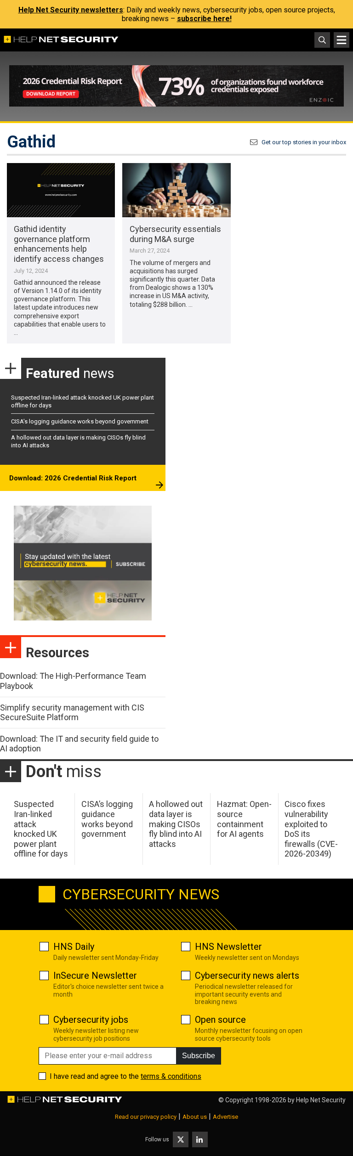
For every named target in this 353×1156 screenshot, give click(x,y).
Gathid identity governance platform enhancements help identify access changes (59, 244)
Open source (220, 1019)
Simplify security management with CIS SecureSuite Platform (72, 712)
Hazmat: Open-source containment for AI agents (244, 819)
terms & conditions (171, 1076)
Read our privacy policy (145, 1116)
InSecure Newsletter (95, 975)
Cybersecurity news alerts (247, 975)
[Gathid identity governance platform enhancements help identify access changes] (61, 190)
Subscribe (198, 1056)
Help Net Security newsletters (70, 10)
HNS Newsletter (228, 946)
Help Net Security (321, 1100)
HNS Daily (73, 946)
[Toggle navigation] (341, 40)
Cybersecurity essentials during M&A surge (175, 234)
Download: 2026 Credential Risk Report (73, 478)
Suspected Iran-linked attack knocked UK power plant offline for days (41, 828)
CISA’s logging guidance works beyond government (79, 421)
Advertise (225, 1116)
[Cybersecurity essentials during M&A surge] (176, 190)
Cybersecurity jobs (90, 1019)
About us (194, 1116)
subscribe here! (204, 18)
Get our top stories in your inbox (304, 142)
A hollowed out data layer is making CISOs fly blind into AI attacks (176, 823)
